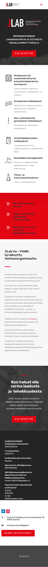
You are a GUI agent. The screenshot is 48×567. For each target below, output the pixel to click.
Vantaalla (31, 319)
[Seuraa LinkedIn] (3, 511)
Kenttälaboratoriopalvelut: (28, 158)
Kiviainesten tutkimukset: (28, 101)
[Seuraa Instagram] (8, 511)
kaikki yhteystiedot (18, 533)
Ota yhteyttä (24, 53)
